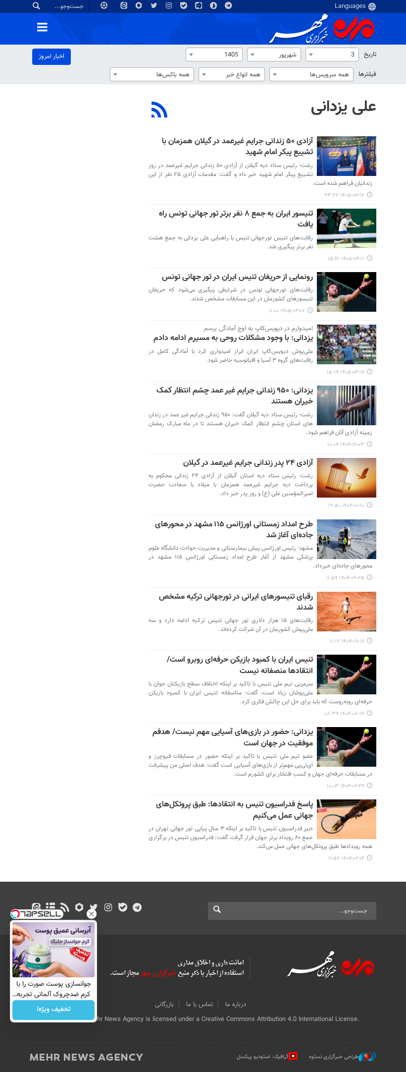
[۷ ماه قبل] (346, 478)
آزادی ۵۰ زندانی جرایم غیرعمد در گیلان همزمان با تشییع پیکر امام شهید (237, 147)
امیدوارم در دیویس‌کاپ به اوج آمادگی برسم (258, 329)
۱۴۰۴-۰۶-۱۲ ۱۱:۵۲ (346, 858)
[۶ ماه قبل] (346, 405)
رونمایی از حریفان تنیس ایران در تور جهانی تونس (237, 277)
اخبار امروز (51, 56)
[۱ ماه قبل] (346, 156)
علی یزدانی (343, 107)
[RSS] (160, 111)
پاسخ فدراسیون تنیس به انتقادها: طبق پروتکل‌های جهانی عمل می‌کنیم (234, 810)
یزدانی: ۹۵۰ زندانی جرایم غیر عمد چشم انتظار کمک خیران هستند (234, 397)
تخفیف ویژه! (54, 1010)
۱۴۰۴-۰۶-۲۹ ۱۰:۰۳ (345, 786)
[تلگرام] (137, 908)
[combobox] (332, 54)
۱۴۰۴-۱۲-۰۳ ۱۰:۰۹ (345, 445)
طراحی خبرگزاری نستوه (333, 1057)
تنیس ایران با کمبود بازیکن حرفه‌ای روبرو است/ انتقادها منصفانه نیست (240, 666)
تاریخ (370, 54)
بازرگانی (164, 1005)
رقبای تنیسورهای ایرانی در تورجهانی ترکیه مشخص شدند (236, 603)
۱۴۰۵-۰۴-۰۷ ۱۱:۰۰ (286, 311)
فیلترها (367, 74)
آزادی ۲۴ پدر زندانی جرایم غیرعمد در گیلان (248, 463)
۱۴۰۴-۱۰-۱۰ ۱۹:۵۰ (346, 506)
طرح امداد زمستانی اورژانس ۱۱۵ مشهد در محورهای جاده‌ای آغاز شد (234, 530)
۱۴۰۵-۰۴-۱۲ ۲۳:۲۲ (344, 195)
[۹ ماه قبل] (346, 674)
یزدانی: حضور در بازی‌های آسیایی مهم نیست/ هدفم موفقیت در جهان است (232, 738)
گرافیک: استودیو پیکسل (263, 1057)
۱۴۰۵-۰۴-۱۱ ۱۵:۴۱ (346, 259)
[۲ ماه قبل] (346, 344)
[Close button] (92, 914)
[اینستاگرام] (108, 908)
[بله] (122, 908)
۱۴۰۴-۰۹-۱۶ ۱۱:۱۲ (346, 641)
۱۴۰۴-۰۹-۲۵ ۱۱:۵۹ (345, 578)
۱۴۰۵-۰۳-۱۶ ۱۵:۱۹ (345, 372)
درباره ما (235, 1005)
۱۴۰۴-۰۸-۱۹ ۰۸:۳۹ (344, 714)
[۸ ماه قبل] (346, 539)
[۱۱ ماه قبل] (346, 747)
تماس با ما (199, 1005)
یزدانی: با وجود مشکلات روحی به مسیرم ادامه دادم (233, 338)
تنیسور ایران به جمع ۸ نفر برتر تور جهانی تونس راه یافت (236, 220)
